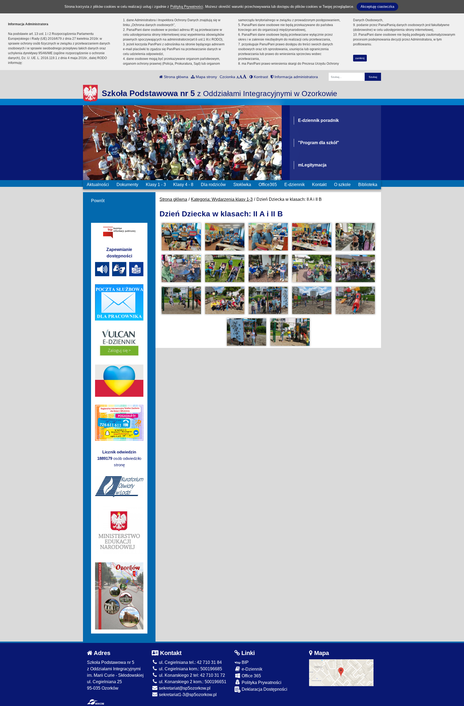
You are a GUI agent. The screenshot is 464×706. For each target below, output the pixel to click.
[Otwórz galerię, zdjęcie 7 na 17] (224, 268)
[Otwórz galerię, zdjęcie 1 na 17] (181, 236)
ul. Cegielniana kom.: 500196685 (190, 669)
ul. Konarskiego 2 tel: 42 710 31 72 (191, 675)
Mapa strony (206, 77)
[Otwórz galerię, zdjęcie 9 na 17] (311, 268)
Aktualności (98, 184)
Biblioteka (367, 184)
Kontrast (260, 77)
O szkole (342, 184)
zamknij (359, 58)
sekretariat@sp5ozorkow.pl (184, 688)
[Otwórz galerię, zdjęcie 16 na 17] (246, 332)
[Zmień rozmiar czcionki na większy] (240, 77)
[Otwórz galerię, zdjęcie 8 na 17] (268, 268)
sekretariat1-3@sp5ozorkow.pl (187, 694)
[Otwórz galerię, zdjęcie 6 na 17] (181, 268)
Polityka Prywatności (261, 682)
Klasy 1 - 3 (156, 184)
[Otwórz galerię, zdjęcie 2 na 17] (224, 236)
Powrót (97, 200)
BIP (245, 662)
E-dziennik (294, 184)
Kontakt (319, 184)
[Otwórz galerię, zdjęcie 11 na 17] (181, 300)
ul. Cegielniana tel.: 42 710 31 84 (190, 662)
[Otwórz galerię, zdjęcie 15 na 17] (355, 300)
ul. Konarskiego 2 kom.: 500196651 (192, 681)
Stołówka (242, 184)
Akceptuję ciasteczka (377, 7)
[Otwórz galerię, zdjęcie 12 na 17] (224, 300)
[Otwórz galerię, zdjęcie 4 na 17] (311, 236)
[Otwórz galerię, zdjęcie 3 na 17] (268, 236)
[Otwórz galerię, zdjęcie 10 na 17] (355, 268)
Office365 (268, 184)
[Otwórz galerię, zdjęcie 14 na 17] (311, 300)
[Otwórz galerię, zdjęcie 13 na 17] (268, 300)
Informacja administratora (295, 77)
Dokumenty (127, 184)
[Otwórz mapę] (341, 672)
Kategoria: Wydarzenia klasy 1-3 (222, 199)
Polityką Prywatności (186, 7)
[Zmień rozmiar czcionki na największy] (244, 77)
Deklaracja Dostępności (264, 689)
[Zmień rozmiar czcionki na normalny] (237, 77)
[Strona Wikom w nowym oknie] (95, 702)
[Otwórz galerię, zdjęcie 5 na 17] (355, 236)
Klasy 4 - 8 (183, 184)
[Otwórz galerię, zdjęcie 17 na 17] (290, 332)
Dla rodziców (213, 184)
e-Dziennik (251, 669)
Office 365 (251, 676)
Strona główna (175, 77)
